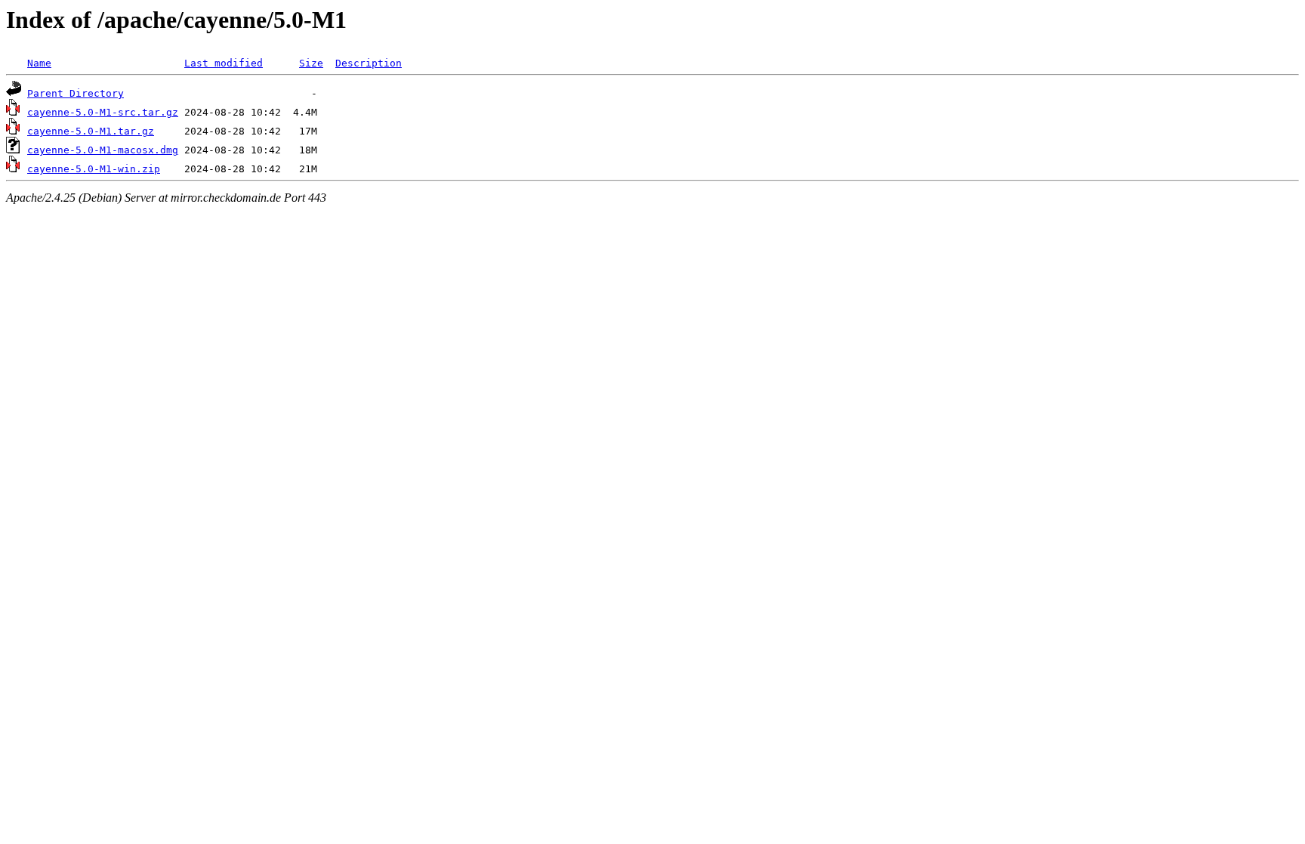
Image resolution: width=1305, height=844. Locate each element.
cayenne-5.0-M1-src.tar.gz (102, 112)
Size (311, 63)
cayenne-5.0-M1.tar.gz (90, 131)
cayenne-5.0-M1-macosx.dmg (102, 150)
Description (368, 63)
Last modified (223, 63)
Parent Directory (75, 93)
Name (39, 63)
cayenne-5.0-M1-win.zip (93, 169)
